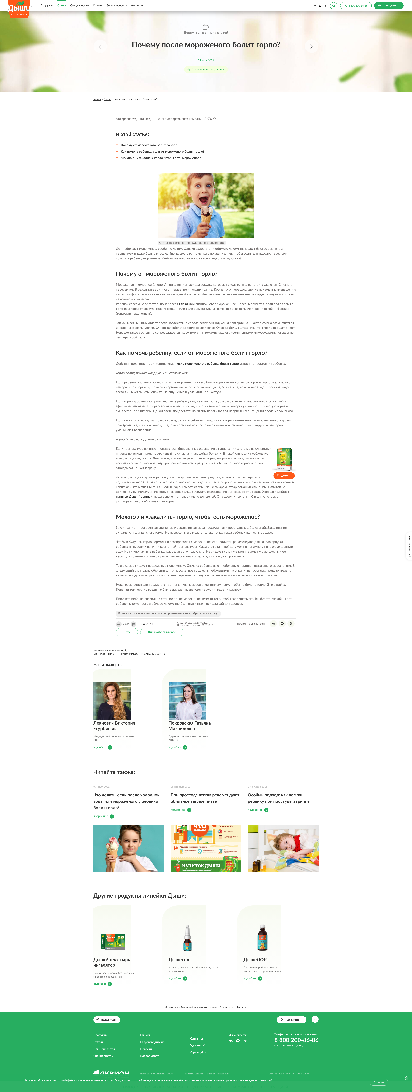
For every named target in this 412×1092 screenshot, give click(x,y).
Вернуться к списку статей (206, 32)
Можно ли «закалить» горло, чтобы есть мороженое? (161, 158)
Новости (146, 1049)
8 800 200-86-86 (358, 6)
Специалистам (79, 5)
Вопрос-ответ (149, 1056)
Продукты (47, 5)
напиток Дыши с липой (134, 496)
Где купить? (198, 1045)
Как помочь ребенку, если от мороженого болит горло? (162, 151)
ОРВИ (183, 304)
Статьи (61, 5)
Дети (127, 632)
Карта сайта (198, 1052)
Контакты (137, 5)
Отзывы (98, 5)
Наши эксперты (104, 1049)
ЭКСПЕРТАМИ (131, 654)
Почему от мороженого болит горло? (149, 145)
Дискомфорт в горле (162, 632)
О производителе (152, 1042)
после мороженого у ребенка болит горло (207, 363)
